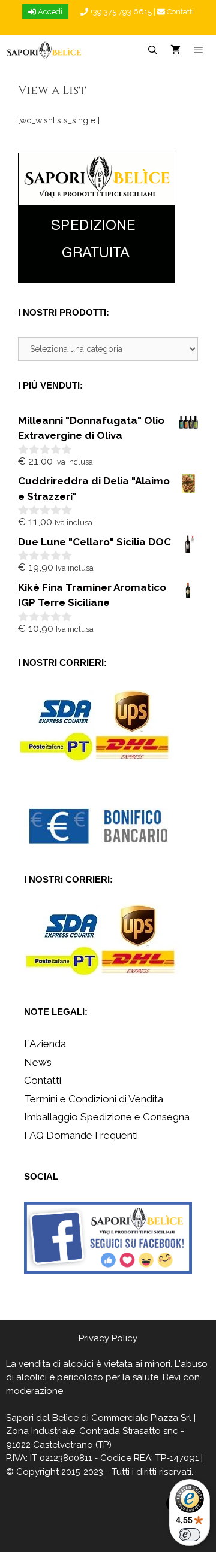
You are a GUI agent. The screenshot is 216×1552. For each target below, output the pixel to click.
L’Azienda (45, 1044)
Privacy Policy (108, 1338)
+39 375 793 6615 (120, 11)
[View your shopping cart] (175, 50)
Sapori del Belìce (42, 1417)
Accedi (49, 11)
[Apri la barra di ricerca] (152, 50)
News (38, 1062)
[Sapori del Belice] (44, 50)
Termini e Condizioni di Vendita (93, 1099)
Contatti (179, 11)
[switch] (189, 1534)
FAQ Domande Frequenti (81, 1135)
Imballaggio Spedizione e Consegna (107, 1117)
